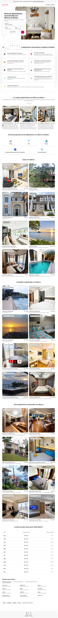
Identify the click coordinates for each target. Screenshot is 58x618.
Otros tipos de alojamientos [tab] (18, 581)
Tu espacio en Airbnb (49, 4)
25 (10, 45)
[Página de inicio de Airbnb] (5, 5)
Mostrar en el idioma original (38, 1)
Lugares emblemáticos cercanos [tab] (31, 581)
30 (5, 48)
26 (12, 45)
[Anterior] (26, 104)
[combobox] (14, 24)
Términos (31, 616)
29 (19, 45)
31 (8, 48)
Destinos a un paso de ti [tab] (6, 581)
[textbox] (9, 28)
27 (14, 45)
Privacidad (26, 616)
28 (17, 45)
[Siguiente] (31, 104)
